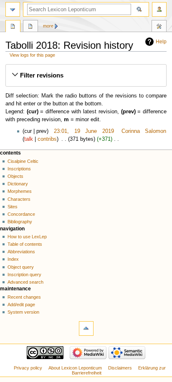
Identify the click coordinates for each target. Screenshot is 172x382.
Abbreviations (21, 251)
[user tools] (159, 9)
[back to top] (86, 328)
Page (13, 27)
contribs (47, 139)
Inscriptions (19, 168)
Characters (19, 199)
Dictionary (18, 183)
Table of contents (25, 244)
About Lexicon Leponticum (75, 367)
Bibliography (20, 221)
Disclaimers (120, 367)
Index (13, 259)
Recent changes (24, 297)
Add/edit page (21, 304)
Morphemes (20, 191)
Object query (21, 267)
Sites (13, 206)
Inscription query (24, 274)
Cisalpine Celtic (23, 161)
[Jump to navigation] (12, 9)
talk (28, 139)
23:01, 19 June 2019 (84, 131)
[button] (86, 75)
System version (23, 312)
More (48, 25)
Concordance (21, 214)
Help (161, 42)
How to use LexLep (27, 236)
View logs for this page (32, 54)
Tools (159, 27)
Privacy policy (28, 367)
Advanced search (25, 282)
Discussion (30, 27)
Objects (15, 176)
